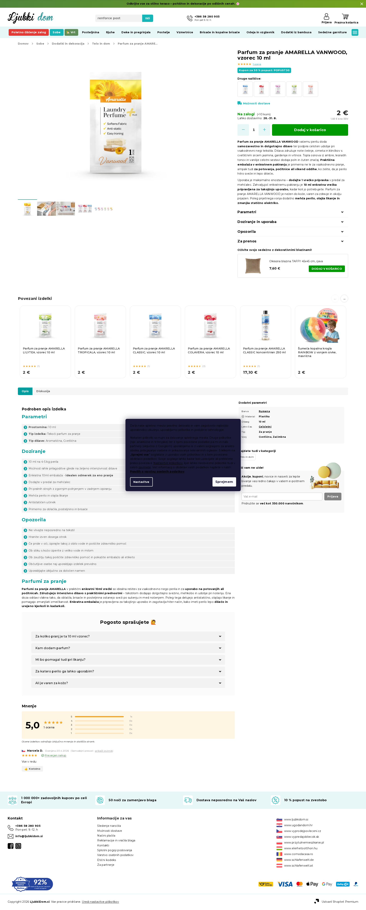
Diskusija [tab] (43, 391)
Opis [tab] (25, 391)
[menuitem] (29, 32)
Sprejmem (224, 482)
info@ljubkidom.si (29, 836)
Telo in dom (247, 456)
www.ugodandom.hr (298, 825)
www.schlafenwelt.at (298, 865)
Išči (147, 18)
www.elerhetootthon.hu (301, 848)
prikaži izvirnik (103, 750)
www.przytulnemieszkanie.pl (304, 842)
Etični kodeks (106, 860)
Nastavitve (141, 482)
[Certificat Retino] (32, 884)
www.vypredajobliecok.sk (301, 836)
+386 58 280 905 (28, 826)
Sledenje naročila (109, 826)
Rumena (264, 411)
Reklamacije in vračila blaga (116, 840)
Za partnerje (105, 865)
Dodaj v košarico (310, 130)
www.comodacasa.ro (298, 854)
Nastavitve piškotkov (168, 463)
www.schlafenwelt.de (299, 860)
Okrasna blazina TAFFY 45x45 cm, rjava (296, 261)
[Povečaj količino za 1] (264, 130)
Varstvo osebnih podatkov (115, 855)
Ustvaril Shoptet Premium (340, 901)
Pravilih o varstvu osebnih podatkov (157, 471)
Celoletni (265, 426)
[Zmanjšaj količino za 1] (243, 130)
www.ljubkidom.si (296, 819)
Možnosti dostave (256, 103)
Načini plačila (106, 835)
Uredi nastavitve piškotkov (100, 901)
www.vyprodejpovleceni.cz (302, 831)
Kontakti (103, 845)
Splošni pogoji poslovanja (114, 850)
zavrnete (145, 467)
